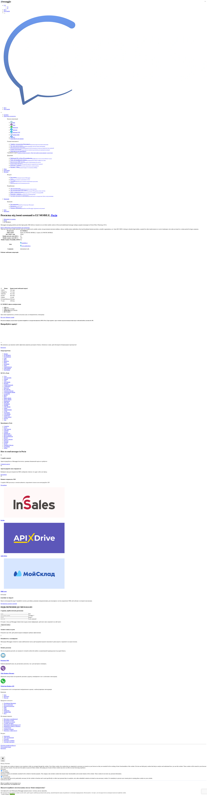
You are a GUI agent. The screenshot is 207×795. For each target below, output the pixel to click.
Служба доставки (9, 723)
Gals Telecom (7, 429)
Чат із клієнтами (8, 704)
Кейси (20, 183)
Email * (31, 617)
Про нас (6, 697)
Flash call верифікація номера (28, 160)
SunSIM (6, 405)
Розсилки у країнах (24, 165)
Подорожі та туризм (9, 722)
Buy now (3, 317)
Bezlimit (6, 383)
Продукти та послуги (10, 116)
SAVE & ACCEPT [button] (6, 779)
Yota (5, 420)
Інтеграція (7, 170)
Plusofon (6, 441)
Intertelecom (7, 433)
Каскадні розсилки (9, 706)
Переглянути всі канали (17, 138)
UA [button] (5, 5)
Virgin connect (7, 417)
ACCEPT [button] (12, 794)
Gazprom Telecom (8, 391)
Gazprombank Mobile (9, 392)
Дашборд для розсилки (29, 144)
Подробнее (4, 474)
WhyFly (6, 418)
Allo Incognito (7, 377)
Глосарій (24, 181)
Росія (54, 215)
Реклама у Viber (23, 167)
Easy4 (5, 427)
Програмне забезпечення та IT (12, 725)
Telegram (14, 130)
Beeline (6, 354)
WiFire (5, 448)
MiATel (6, 438)
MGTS (6, 395)
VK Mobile (7, 412)
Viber (13, 125)
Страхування (7, 727)
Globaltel (6, 430)
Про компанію (22, 204)
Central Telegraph (8, 385)
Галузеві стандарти (9, 742)
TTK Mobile (7, 407)
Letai (5, 358)
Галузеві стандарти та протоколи (31, 196)
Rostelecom (7, 401)
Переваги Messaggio (27, 208)
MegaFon (6, 361)
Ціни (5, 169)
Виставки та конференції (11, 719)
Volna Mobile (7, 368)
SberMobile (7, 404)
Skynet (5, 443)
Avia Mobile (7, 382)
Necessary (5, 771)
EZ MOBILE (7, 355)
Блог (5, 210)
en (7, 7)
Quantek (6, 442)
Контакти (16, 206)
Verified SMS (15, 134)
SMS (13, 122)
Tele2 (5, 365)
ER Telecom (7, 389)
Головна (6, 114)
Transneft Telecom (8, 445)
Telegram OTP (16, 132)
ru (7, 8)
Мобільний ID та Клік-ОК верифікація (31, 158)
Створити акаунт (5, 464)
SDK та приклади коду (26, 192)
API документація (23, 188)
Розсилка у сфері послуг (10, 730)
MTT (5, 396)
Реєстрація (7, 11)
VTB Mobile (7, 414)
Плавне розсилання (30, 149)
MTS (5, 359)
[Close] (1, 112)
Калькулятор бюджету (26, 163)
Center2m (6, 426)
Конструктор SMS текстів (25, 162)
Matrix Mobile (7, 398)
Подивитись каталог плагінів (9, 603)
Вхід (5, 9)
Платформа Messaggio (10, 703)
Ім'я (30, 614)
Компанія (6, 199)
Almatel (6, 379)
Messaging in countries (10, 219)
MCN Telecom (8, 435)
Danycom (6, 388)
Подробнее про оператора (22, 227)
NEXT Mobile (7, 399)
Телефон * (31, 615)
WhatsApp (15, 127)
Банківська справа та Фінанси (12, 726)
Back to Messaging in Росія (8, 227)
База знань (20, 177)
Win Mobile (7, 370)
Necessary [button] (3, 769)
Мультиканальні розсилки (32, 147)
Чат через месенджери (27, 146)
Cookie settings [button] (5, 794)
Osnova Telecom (8, 439)
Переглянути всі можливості (18, 151)
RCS (13, 137)
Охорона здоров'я (9, 729)
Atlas (5, 380)
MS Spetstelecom (8, 436)
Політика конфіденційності (8, 745)
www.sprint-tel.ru (26, 246)
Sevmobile (6, 364)
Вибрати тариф (10, 317)
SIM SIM (6, 402)
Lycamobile (7, 393)
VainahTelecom (8, 367)
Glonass (6, 432)
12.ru (5, 376)
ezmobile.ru (24, 243)
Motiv (5, 362)
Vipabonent (7, 415)
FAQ (20, 179)
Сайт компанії (32, 619)
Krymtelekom (7, 356)
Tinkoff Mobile (8, 409)
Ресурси (6, 172)
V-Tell (5, 411)
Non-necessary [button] (4, 775)
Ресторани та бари (9, 720)
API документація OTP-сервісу (27, 190)
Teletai (5, 408)
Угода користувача (6, 747)
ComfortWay (7, 386)
